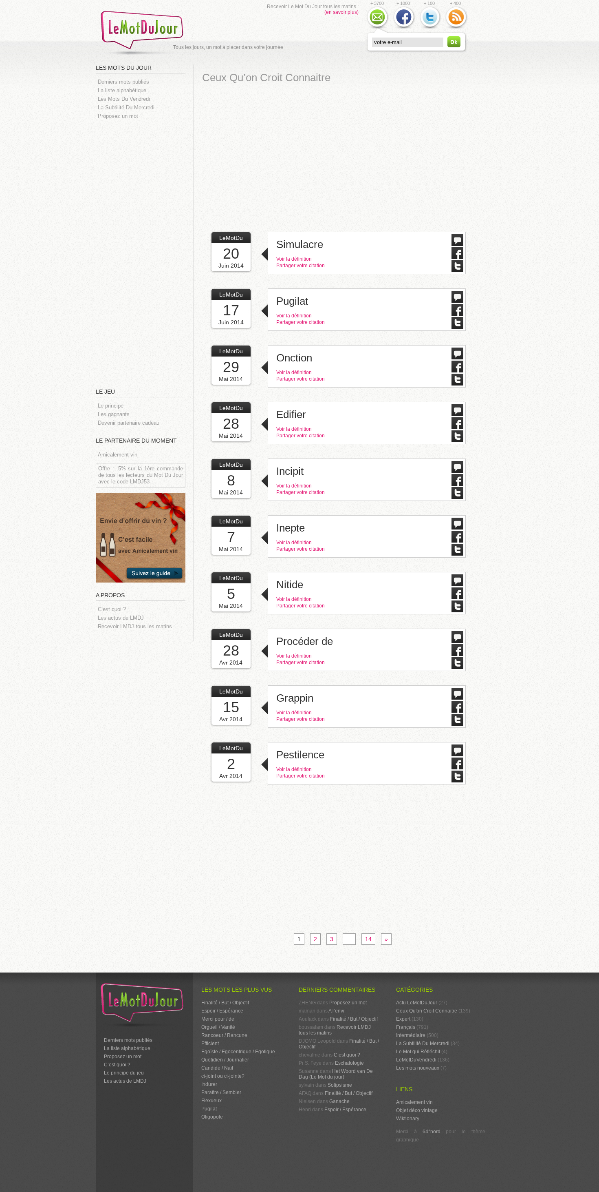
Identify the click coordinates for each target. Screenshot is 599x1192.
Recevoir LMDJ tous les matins (135, 626)
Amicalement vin (117, 455)
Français (405, 1027)
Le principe (110, 406)
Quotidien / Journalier (225, 1060)
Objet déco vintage (417, 1110)
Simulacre (299, 244)
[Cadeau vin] (140, 588)
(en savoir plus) (341, 12)
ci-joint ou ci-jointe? (222, 1076)
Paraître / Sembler (221, 1092)
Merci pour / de (217, 1019)
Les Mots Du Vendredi (124, 99)
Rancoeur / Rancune (224, 1035)
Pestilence (300, 755)
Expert (403, 1019)
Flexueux (211, 1100)
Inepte (290, 528)
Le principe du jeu (124, 1073)
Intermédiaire (410, 1035)
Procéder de (304, 641)
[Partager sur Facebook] (457, 257)
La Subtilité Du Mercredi (126, 107)
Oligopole (212, 1117)
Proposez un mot (118, 116)
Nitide (289, 584)
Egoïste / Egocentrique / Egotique (238, 1052)
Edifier (291, 414)
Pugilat (292, 301)
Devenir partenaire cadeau (128, 423)
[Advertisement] (145, 253)
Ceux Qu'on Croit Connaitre (426, 1011)
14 (368, 939)
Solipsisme (340, 1085)
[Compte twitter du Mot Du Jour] (430, 28)
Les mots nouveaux (417, 1068)
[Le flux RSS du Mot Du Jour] (456, 28)
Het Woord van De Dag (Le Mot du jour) (336, 1074)
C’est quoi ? (112, 609)
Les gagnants (114, 414)
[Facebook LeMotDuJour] (404, 28)
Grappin (294, 698)
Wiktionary (407, 1118)
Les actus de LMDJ (121, 618)
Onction (294, 358)
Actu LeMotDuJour (416, 1003)
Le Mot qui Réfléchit (418, 1052)
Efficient (210, 1043)
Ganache (339, 1101)
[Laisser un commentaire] (457, 244)
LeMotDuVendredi (416, 1060)
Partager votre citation (300, 265)
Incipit (290, 471)
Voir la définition (294, 259)
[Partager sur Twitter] (457, 270)
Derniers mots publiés (123, 82)
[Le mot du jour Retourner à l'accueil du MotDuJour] (145, 55)
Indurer (209, 1084)
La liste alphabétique (122, 90)
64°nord (431, 1131)
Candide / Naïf (217, 1068)
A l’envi (336, 1011)
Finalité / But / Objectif (225, 1003)
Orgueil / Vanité (218, 1027)
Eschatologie (349, 1063)
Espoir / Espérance (222, 1011)
